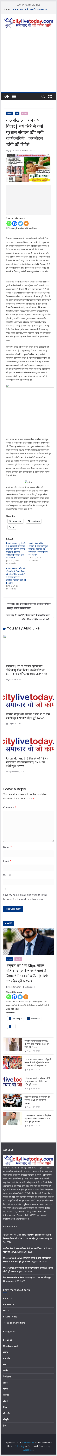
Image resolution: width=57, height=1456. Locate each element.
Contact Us (8, 1304)
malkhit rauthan (28, 150)
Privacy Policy (10, 1316)
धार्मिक (5, 1388)
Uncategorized (10, 1346)
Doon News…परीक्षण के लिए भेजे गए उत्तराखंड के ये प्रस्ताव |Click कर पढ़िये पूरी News (38, 1118)
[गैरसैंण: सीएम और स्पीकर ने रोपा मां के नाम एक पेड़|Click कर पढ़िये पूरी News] (28, 692)
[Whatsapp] (9, 223)
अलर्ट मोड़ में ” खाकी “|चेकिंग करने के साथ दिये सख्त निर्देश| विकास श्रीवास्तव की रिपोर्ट (28, 617)
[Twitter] (20, 223)
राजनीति (6, 1395)
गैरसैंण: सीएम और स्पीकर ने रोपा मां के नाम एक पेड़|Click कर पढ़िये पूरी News (28, 716)
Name (7, 847)
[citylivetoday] (6, 96)
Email (7, 861)
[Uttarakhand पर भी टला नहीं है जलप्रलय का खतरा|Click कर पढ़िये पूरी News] (12, 1083)
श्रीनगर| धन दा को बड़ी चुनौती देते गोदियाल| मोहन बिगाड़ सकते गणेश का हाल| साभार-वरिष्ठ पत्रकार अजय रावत (26, 670)
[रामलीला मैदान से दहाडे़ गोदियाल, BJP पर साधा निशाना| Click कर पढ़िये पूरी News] (12, 1046)
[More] (26, 223)
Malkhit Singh (30, 987)
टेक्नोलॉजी (7, 1376)
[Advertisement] (28, 62)
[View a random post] (50, 96)
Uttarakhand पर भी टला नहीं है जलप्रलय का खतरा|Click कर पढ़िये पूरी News (29, 11)
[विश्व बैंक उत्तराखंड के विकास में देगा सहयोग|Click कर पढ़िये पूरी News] (12, 1102)
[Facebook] (14, 223)
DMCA (6, 1310)
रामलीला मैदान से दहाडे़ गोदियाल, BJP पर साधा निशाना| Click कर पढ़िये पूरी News (37, 1043)
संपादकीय (24, 113)
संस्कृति (6, 1419)
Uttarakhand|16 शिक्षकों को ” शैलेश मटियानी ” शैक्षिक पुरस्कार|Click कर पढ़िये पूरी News (27, 762)
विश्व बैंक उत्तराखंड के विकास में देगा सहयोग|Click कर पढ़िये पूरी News (37, 1099)
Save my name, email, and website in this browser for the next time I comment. (25, 897)
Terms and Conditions (14, 1322)
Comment (9, 807)
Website (7, 875)
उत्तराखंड (9, 113)
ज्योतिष (5, 1370)
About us (7, 1298)
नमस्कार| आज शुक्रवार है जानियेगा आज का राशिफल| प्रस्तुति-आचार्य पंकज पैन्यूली (29, 606)
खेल (4, 1364)
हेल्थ (4, 1425)
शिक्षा (17, 113)
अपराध (5, 1352)
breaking (7, 1339)
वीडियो (5, 1401)
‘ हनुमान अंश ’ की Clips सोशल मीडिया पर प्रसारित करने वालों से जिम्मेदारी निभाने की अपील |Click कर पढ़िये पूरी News (27, 973)
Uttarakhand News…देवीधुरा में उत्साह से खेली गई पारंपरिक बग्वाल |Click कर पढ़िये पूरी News (38, 1062)
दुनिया (5, 1382)
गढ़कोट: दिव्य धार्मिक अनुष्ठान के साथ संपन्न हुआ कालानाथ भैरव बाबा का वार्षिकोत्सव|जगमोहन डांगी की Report (38, 549)
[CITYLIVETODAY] (28, 1157)
